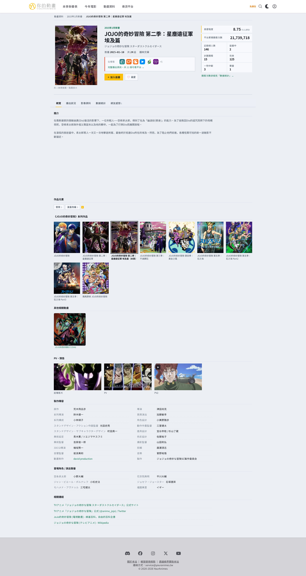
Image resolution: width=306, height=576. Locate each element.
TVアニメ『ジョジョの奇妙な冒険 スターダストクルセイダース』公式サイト (96, 505)
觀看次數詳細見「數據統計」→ (218, 75)
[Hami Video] (149, 61)
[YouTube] (178, 553)
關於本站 (132, 561)
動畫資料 (58, 16)
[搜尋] (260, 6)
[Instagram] (153, 553)
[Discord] (127, 553)
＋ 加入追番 (113, 77)
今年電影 (91, 6)
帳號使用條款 (148, 561)
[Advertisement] (153, 168)
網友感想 (116, 103)
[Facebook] (140, 553)
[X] (166, 553)
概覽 (58, 103)
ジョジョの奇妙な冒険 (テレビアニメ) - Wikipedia (81, 522)
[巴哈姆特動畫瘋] (122, 61)
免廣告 (253, 6)
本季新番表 (70, 6)
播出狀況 (71, 103)
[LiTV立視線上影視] (155, 61)
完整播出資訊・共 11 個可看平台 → (126, 67)
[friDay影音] (142, 61)
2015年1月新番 (74, 16)
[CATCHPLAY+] (129, 61)
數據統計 (101, 103)
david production (82, 458)
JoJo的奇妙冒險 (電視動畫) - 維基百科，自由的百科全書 (84, 517)
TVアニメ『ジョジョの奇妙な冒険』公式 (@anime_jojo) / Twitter (90, 511)
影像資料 (86, 103)
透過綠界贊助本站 (169, 561)
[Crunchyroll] (135, 61)
